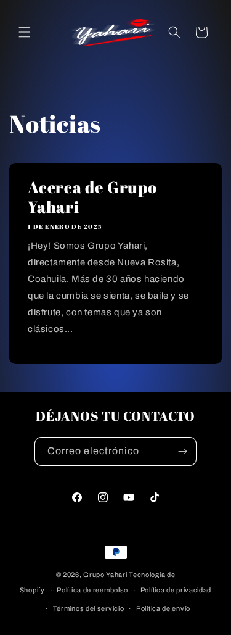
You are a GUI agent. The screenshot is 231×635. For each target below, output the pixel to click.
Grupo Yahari (105, 574)
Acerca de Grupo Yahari (92, 197)
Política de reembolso (92, 590)
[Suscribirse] (182, 451)
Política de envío (163, 608)
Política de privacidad (175, 590)
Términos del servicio (88, 608)
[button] (24, 32)
